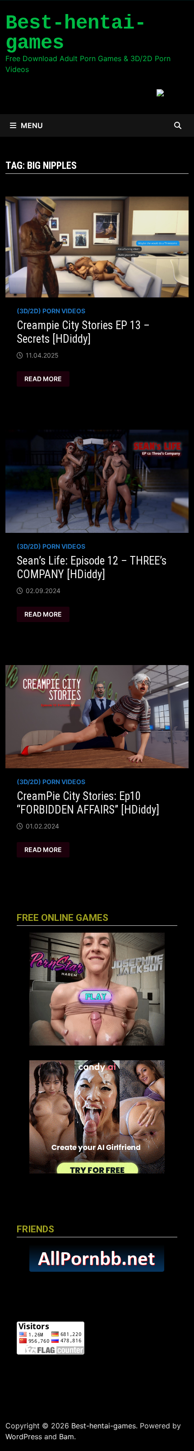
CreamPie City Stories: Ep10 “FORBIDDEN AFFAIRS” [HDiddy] (88, 803)
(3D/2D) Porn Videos (51, 311)
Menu (32, 125)
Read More (43, 379)
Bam (66, 1436)
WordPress (23, 1436)
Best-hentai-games (75, 33)
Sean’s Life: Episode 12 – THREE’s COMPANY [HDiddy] (91, 567)
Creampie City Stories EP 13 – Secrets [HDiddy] (83, 332)
